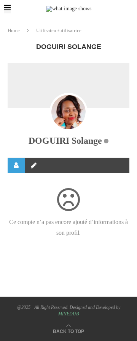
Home (14, 30)
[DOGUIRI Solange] (68, 112)
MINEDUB (68, 314)
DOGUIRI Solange (65, 141)
